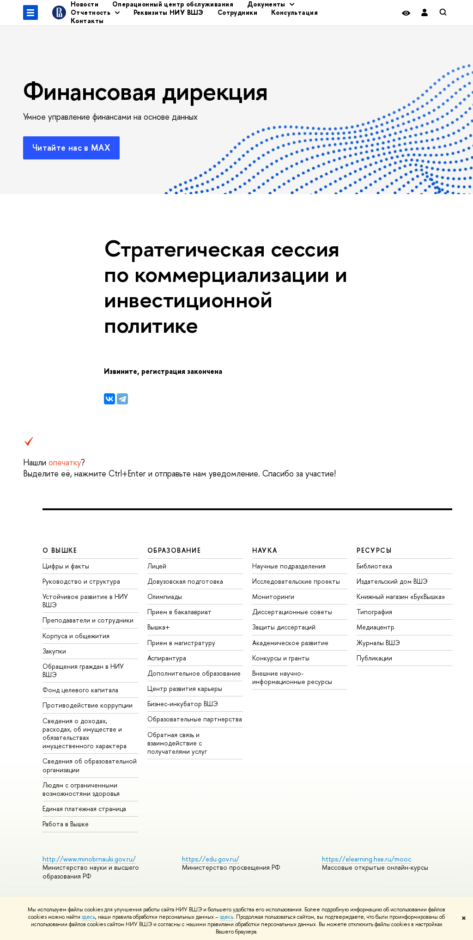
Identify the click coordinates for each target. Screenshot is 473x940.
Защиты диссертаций (283, 627)
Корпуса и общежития (75, 635)
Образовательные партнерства (194, 718)
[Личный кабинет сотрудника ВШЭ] (424, 12)
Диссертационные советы (292, 611)
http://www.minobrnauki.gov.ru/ (89, 859)
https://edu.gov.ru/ (210, 859)
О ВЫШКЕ (60, 550)
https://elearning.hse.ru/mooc (366, 859)
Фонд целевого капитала (80, 689)
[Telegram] (122, 398)
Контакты (87, 20)
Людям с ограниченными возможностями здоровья (81, 789)
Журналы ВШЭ (378, 642)
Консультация (294, 12)
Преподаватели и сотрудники (87, 620)
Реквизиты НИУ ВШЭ (168, 12)
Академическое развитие (290, 642)
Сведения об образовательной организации (89, 765)
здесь (88, 917)
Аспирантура (166, 657)
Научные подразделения (289, 566)
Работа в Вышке (65, 823)
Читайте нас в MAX (71, 147)
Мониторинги (273, 596)
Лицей (156, 566)
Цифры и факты (65, 566)
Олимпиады (164, 596)
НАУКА (265, 550)
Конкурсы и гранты (280, 657)
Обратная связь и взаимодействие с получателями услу (177, 743)
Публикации (374, 657)
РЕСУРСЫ (374, 550)
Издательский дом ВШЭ (392, 581)
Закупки (54, 651)
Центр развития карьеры (184, 688)
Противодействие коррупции (87, 705)
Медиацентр (375, 627)
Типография (374, 611)
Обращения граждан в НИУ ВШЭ (83, 670)
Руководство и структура (81, 581)
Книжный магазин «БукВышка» (401, 596)
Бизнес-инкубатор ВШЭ (182, 703)
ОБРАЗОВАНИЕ (174, 550)
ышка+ (158, 627)
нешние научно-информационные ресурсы (292, 677)
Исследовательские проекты (296, 581)
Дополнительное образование (194, 673)
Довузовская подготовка (185, 581)
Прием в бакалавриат (179, 611)
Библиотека (374, 566)
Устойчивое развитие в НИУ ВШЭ (85, 600)
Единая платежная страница (84, 808)
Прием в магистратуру (181, 642)
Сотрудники (237, 12)
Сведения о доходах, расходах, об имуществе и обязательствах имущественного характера (84, 733)
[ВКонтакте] (109, 398)
